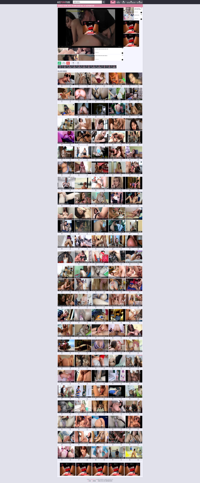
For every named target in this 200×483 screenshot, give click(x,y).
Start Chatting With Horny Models (101, 55)
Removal (94, 481)
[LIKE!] (59, 63)
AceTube (63, 2)
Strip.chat (97, 52)
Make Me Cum (137, 15)
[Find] (103, 2)
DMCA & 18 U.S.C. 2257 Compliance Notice (105, 481)
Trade (90, 481)
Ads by (71, 103)
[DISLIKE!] (68, 63)
